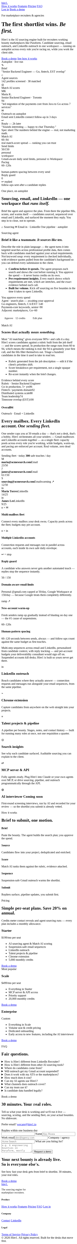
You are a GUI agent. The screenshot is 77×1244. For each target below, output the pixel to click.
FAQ (39, 6)
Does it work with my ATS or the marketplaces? (31, 1074)
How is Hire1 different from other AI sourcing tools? (34, 1064)
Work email (8, 1137)
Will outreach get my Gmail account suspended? (31, 1071)
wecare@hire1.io (26, 1124)
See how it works (27, 58)
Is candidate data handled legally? (23, 1090)
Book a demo (17, 9)
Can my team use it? (15, 1087)
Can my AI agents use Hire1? (21, 1080)
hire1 (4, 2)
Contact (5, 1220)
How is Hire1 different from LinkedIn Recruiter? (32, 1061)
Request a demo (42, 1151)
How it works (9, 6)
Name (38, 1133)
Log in (5, 9)
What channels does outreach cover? (25, 1084)
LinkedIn (16, 1220)
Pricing (32, 6)
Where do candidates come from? (23, 1068)
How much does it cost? (18, 1077)
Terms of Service (11, 1234)
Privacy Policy (29, 1234)
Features (22, 6)
